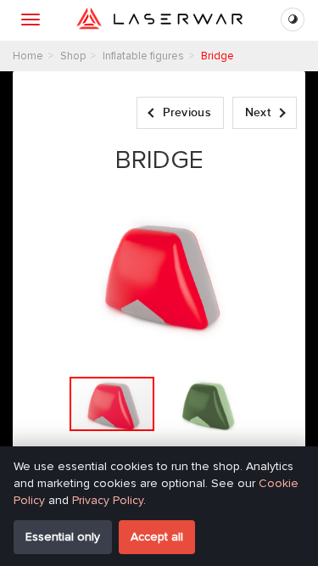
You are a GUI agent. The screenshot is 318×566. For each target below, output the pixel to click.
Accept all (157, 537)
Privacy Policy (107, 500)
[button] (207, 404)
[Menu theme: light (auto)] (292, 19)
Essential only (62, 537)
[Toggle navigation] (30, 19)
